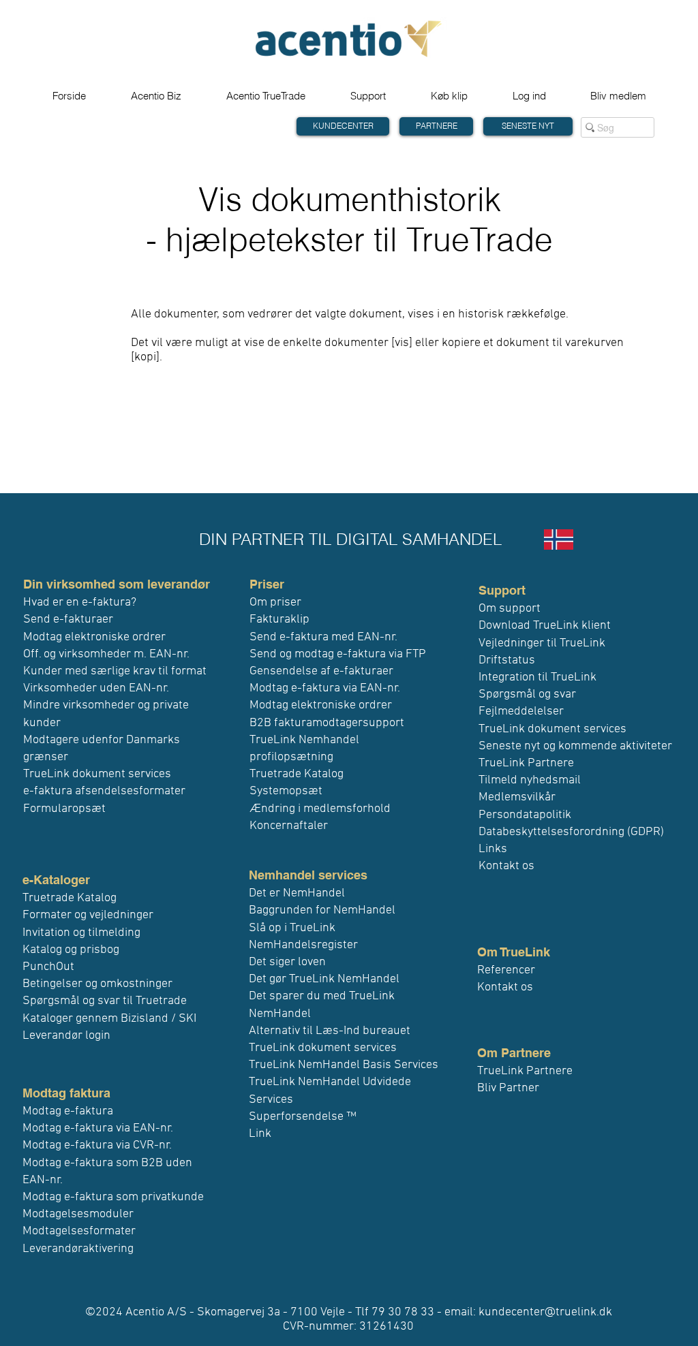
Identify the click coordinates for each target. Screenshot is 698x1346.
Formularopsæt (64, 809)
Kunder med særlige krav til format (115, 671)
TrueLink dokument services (97, 774)
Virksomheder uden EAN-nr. (96, 688)
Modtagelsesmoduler (78, 1214)
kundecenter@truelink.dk (545, 1312)
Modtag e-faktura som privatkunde (113, 1197)
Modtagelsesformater (79, 1231)
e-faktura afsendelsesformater (104, 791)
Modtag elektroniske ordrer (94, 637)
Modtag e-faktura (67, 1111)
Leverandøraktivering (78, 1249)
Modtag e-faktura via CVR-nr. (97, 1145)
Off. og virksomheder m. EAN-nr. (106, 654)
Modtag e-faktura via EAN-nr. (97, 1128)
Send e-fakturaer (68, 619)
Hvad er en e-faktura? (79, 602)
